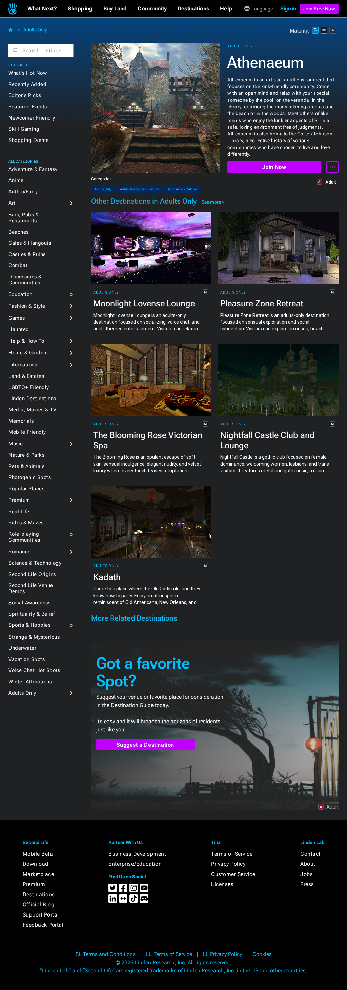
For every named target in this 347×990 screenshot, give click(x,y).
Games (16, 318)
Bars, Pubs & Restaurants (23, 218)
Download (35, 864)
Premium (19, 500)
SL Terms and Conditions (106, 954)
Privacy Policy (228, 864)
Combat (17, 265)
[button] (42, 9)
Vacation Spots (26, 659)
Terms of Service (231, 854)
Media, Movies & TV (32, 410)
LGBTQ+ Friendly (28, 387)
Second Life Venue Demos (30, 588)
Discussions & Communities (25, 280)
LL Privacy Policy (222, 954)
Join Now (274, 167)
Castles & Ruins (27, 254)
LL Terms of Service (169, 954)
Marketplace (38, 874)
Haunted (18, 329)
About (307, 864)
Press (307, 884)
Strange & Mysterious (34, 637)
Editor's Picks (24, 95)
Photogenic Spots (29, 477)
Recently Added (27, 84)
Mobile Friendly (27, 432)
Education (20, 294)
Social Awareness (29, 603)
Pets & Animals (26, 466)
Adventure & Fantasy (33, 169)
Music (15, 443)
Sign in (288, 8)
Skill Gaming (23, 129)
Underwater (22, 648)
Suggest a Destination (146, 744)
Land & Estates (26, 376)
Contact (310, 854)
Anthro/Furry (23, 192)
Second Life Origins (32, 574)
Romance (19, 551)
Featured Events (27, 107)
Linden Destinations (32, 398)
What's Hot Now (27, 73)
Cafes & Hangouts (29, 243)
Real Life (18, 512)
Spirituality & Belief (31, 614)
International (23, 365)
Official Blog (39, 904)
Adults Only (35, 30)
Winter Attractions (30, 682)
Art (12, 203)
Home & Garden (27, 353)
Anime (16, 180)
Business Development (137, 854)
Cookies (262, 954)
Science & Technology (34, 563)
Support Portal (41, 914)
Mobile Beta (38, 854)
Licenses (222, 884)
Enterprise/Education (135, 864)
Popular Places (26, 489)
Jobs (306, 874)
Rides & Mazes (26, 523)
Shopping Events (28, 140)
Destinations (39, 894)
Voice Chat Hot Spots (34, 670)
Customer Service (233, 874)
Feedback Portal (43, 925)
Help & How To (26, 341)
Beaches (18, 232)
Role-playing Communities (24, 537)
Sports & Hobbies (29, 625)
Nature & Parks (26, 455)
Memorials (21, 421)
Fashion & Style (26, 306)
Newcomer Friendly (31, 118)
